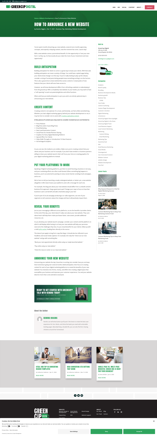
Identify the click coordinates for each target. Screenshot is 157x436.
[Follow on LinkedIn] (78, 395)
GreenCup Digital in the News (106, 121)
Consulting (62, 417)
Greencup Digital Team (105, 124)
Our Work (99, 411)
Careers (106, 414)
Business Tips (60, 29)
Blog (105, 411)
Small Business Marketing (105, 147)
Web (114, 7)
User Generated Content (105, 155)
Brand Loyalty (102, 87)
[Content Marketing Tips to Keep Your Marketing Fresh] (107, 228)
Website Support (86, 415)
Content (132, 7)
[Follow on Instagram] (81, 395)
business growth (103, 95)
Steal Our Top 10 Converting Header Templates (47, 367)
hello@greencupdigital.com (106, 59)
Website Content (103, 157)
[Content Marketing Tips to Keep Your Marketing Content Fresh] (107, 204)
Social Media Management (74, 412)
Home (36, 18)
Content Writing (104, 134)
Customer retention (104, 111)
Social (124, 7)
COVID (101, 100)
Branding (100, 90)
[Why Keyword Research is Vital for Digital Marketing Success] (107, 180)
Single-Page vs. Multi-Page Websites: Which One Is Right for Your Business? (109, 369)
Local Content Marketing (105, 129)
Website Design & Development (64, 412)
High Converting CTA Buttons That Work (78, 367)
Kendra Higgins (41, 29)
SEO (119, 7)
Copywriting (62, 415)
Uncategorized (102, 152)
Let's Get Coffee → (103, 64)
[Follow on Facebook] (75, 395)
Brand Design (85, 411)
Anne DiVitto (103, 374)
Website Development (46, 18)
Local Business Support (105, 126)
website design (102, 160)
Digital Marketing (103, 113)
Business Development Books (106, 92)
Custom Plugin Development (106, 108)
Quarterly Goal (102, 142)
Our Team (99, 414)
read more (40, 375)
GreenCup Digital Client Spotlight (107, 118)
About (139, 7)
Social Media (102, 149)
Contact (150, 7)
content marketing (103, 105)
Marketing (68, 29)
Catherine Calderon (43, 372)
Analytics (100, 85)
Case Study (101, 103)
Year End (100, 165)
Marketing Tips (102, 139)
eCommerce (101, 116)
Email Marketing (104, 136)
